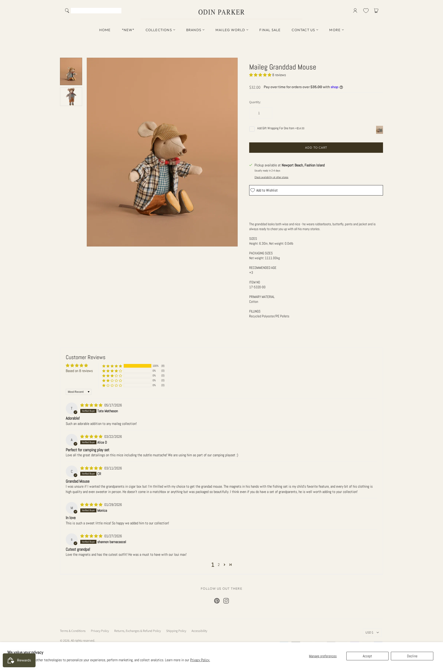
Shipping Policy (176, 631)
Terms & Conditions (73, 631)
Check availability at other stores (271, 177)
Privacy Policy (100, 631)
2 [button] (219, 564)
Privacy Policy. (200, 660)
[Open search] (67, 10)
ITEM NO (254, 282)
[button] (260, 74)
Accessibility (199, 631)
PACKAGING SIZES (261, 253)
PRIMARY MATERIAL (262, 296)
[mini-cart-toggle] (377, 10)
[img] (91, 405)
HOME (105, 30)
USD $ (369, 632)
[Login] (355, 10)
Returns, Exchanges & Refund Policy (137, 631)
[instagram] (226, 601)
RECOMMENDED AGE (262, 267)
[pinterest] (217, 601)
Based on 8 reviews (79, 370)
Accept (367, 656)
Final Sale (270, 30)
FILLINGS (254, 311)
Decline (412, 656)
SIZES (253, 238)
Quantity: (255, 102)
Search (116, 11)
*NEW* (128, 30)
